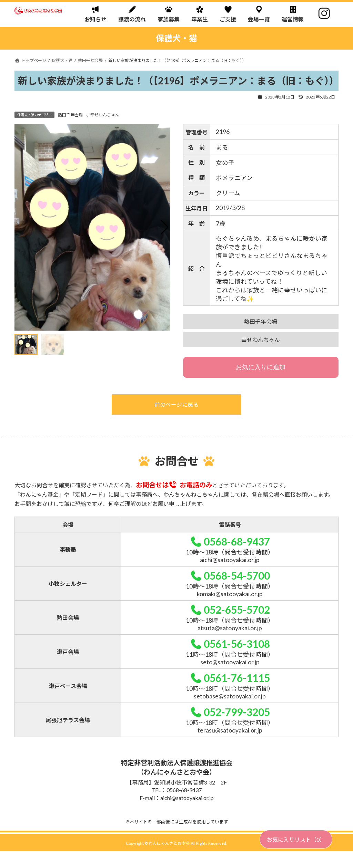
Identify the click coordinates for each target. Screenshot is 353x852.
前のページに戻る (176, 404)
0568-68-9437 (237, 541)
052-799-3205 (237, 712)
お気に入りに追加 (260, 367)
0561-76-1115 (237, 678)
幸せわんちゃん (104, 114)
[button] (164, 227)
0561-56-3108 (237, 643)
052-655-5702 (237, 609)
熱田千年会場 (70, 114)
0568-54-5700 (237, 575)
